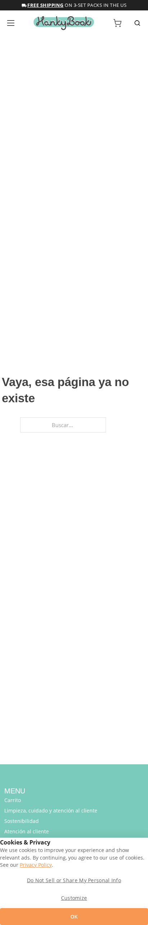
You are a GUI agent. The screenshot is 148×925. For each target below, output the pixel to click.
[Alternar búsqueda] (137, 23)
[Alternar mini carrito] (117, 23)
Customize (74, 897)
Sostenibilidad (21, 821)
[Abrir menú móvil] (10, 23)
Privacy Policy (36, 865)
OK (74, 916)
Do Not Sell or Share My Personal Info (74, 880)
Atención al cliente (26, 831)
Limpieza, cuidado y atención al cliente (50, 810)
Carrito (12, 800)
